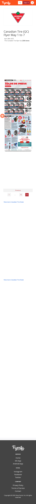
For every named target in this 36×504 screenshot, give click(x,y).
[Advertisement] (18, 60)
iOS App (18, 461)
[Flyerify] (2, 2)
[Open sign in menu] (32, 2)
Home (18, 458)
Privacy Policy (18, 485)
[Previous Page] (2, 116)
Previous (18, 190)
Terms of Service (18, 488)
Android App (18, 464)
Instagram (18, 471)
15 (21, 195)
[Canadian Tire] (18, 17)
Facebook (18, 474)
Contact (18, 491)
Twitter (18, 477)
